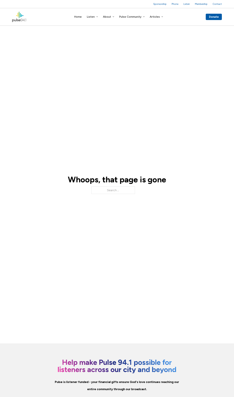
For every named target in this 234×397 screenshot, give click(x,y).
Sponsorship (160, 4)
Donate (214, 16)
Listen (186, 4)
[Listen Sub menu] (97, 17)
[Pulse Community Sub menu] (144, 17)
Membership (201, 4)
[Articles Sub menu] (162, 17)
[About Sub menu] (113, 17)
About (107, 16)
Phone (175, 4)
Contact (217, 4)
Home (78, 16)
